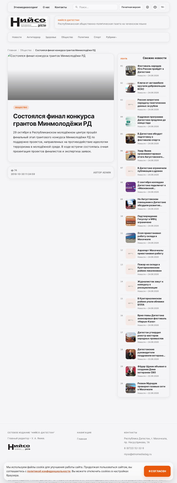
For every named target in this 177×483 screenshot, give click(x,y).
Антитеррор (33, 37)
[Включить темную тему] (147, 7)
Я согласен (157, 471)
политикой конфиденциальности (48, 471)
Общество (67, 37)
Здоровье (50, 37)
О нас (46, 7)
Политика (83, 37)
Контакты (61, 7)
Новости (17, 37)
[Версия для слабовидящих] (155, 7)
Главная (12, 50)
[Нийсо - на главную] (28, 22)
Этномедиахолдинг (26, 7)
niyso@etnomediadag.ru (138, 454)
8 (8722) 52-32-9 (134, 448)
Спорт (97, 37)
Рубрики (111, 37)
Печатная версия (131, 7)
